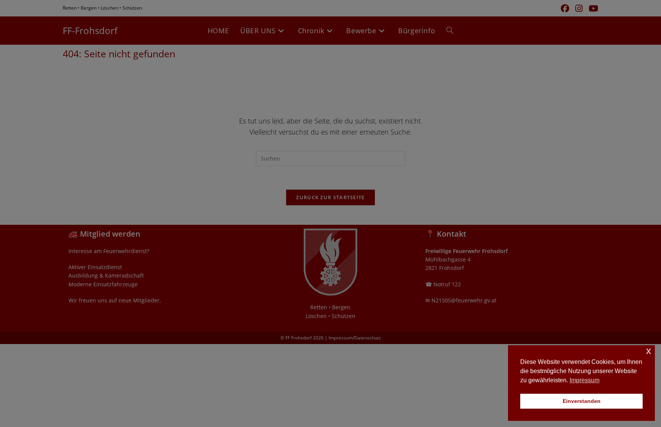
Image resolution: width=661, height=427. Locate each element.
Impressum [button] (584, 380)
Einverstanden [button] (582, 401)
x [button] (648, 350)
